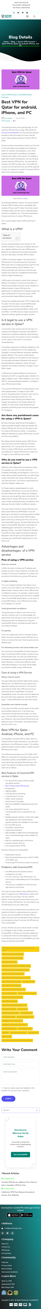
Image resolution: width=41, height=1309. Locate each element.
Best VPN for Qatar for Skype (11, 985)
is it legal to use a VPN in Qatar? (12, 1021)
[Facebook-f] (2, 1233)
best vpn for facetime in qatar (11, 981)
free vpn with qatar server (25, 1017)
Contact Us (5, 1247)
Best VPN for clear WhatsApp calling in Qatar (16, 977)
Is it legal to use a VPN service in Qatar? (14, 1024)
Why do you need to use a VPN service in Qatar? (17, 1040)
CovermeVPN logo (26, 1013)
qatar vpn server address (18, 1032)
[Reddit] (22, 12)
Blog (13, 42)
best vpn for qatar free (9, 993)
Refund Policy (6, 1269)
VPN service (23, 894)
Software (5, 97)
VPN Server (5, 1250)
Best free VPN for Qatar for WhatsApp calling (16, 966)
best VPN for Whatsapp (9, 1001)
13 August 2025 (9, 1179)
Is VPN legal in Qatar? (25, 1028)
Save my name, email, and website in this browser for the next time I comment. (18, 1089)
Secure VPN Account (26, 42)
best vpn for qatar (28, 981)
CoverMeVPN (33, 1300)
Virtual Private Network (10, 133)
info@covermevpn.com (13, 1228)
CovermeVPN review (8, 1017)
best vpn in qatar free (9, 1009)
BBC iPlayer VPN (7, 1287)
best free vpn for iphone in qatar (12, 958)
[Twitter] (13, 12)
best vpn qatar (22, 1009)
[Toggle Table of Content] (16, 238)
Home (6, 42)
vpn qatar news (33, 1032)
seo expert (8, 118)
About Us (4, 1244)
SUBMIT (8, 1099)
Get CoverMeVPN (20, 1155)
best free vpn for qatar (9, 962)
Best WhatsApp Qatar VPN (10, 1013)
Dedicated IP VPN (8, 1284)
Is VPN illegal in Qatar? (9, 1028)
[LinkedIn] (18, 12)
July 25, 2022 (20, 118)
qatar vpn (5, 1032)
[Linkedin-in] (12, 1233)
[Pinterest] (27, 12)
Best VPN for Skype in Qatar (27, 993)
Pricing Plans (6, 1253)
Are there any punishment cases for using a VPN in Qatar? (18, 949)
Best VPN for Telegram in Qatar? (12, 997)
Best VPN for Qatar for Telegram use (13, 989)
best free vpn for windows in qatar (13, 974)
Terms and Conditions (9, 1272)
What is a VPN (6, 1036)
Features (4, 1262)
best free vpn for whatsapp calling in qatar (15, 970)
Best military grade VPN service (17, 786)
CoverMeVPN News (25, 95)
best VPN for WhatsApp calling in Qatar (14, 1005)
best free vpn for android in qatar (12, 954)
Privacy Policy (6, 1266)
